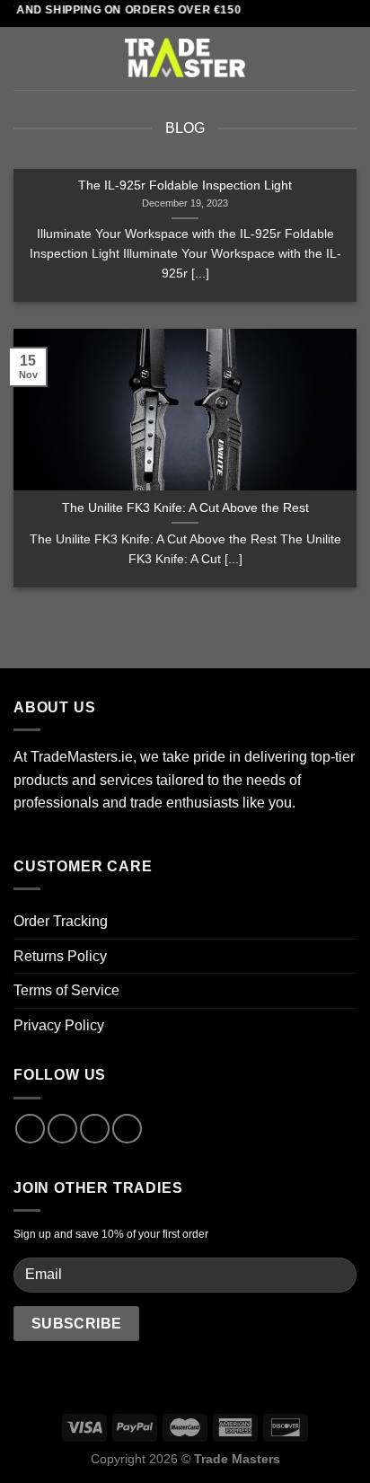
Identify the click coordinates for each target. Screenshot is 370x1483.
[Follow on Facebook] (30, 1128)
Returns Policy (60, 956)
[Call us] (127, 1128)
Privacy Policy (58, 1025)
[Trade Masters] (185, 58)
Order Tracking (60, 921)
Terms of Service (66, 990)
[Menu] (24, 58)
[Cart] (348, 58)
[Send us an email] (95, 1128)
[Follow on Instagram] (62, 1128)
